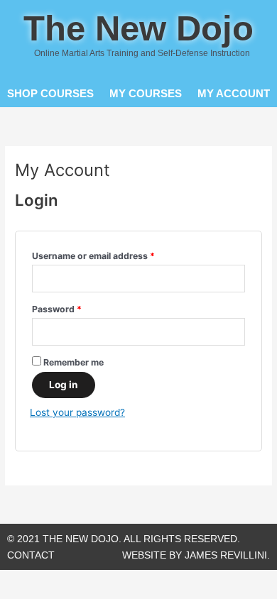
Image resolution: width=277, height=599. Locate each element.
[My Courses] (145, 79)
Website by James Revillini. (196, 555)
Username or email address (112, 254)
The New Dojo (138, 28)
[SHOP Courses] (50, 79)
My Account (233, 93)
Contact (31, 555)
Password (75, 307)
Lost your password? (77, 412)
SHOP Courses (50, 93)
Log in (63, 384)
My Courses (145, 93)
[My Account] (234, 79)
